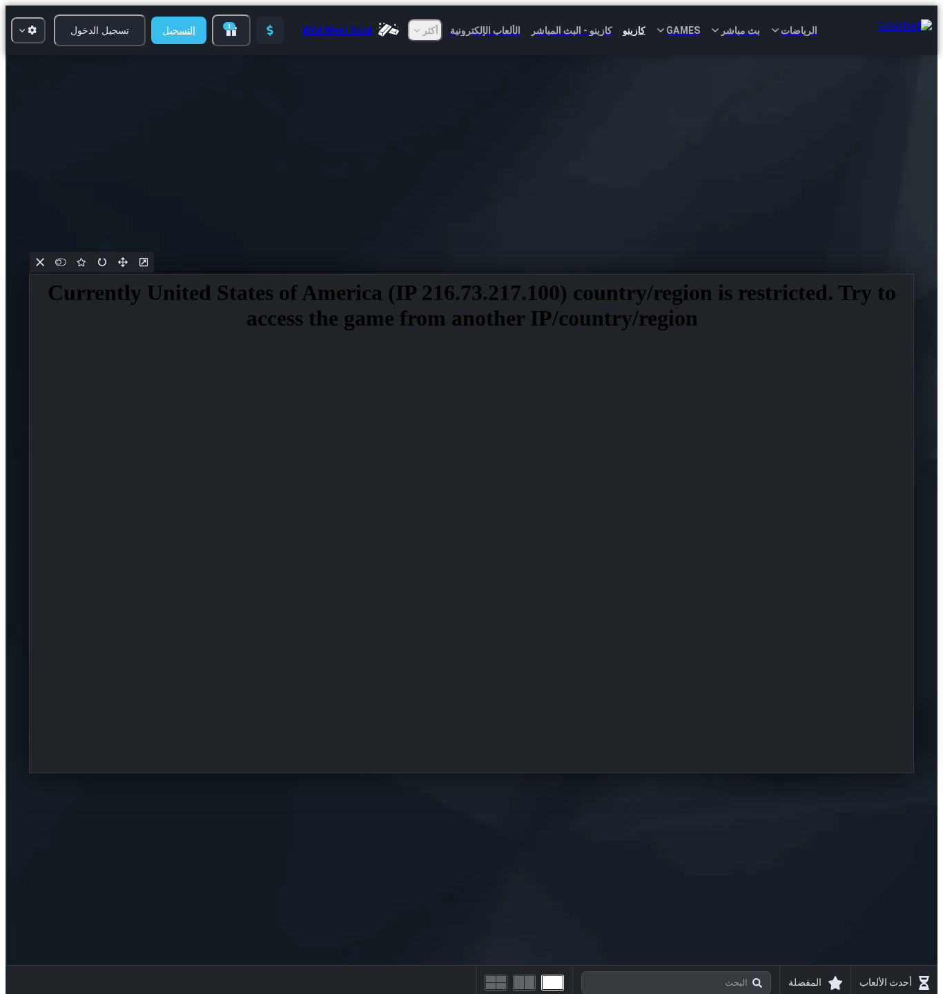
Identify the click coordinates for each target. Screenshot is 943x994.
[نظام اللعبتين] (524, 983)
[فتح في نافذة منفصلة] (143, 262)
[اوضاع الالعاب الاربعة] (496, 983)
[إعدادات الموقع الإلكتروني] (28, 30)
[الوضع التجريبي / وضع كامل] (60, 262)
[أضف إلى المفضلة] (81, 262)
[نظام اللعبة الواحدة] (552, 983)
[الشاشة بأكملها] (123, 262)
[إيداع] (270, 30)
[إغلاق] (40, 262)
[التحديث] (102, 262)
